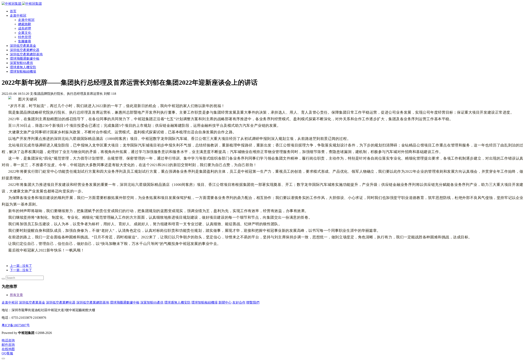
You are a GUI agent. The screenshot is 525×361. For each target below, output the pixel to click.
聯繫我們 (252, 302)
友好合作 (238, 302)
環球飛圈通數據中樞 (124, 302)
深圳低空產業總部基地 (92, 302)
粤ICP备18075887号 (16, 325)
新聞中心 (225, 302)
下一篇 (21, 270)
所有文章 (16, 295)
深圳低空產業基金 (32, 302)
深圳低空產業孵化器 (60, 302)
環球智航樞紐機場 (204, 302)
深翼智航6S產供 (151, 302)
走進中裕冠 (10, 302)
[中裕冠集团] (22, 3)
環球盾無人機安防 (177, 302)
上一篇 (21, 265)
